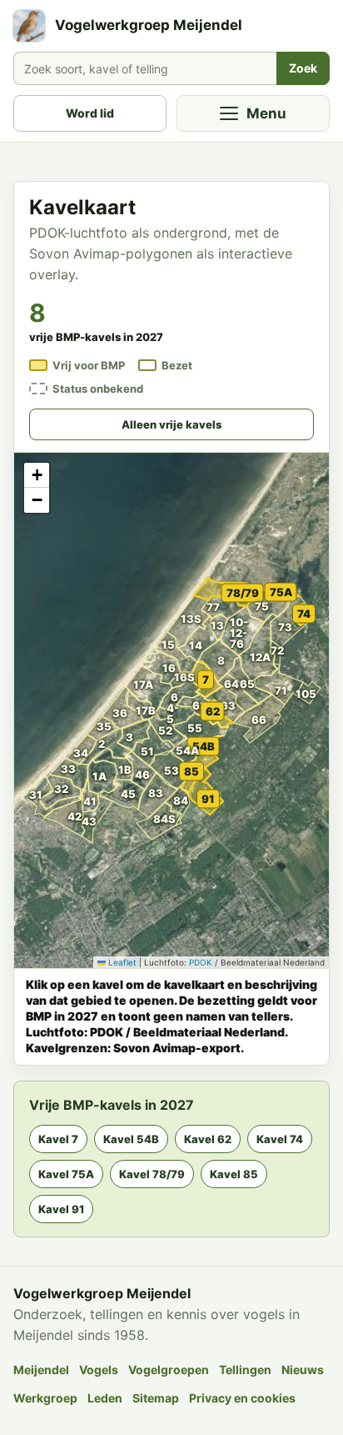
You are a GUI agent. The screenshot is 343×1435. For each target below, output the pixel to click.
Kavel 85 (234, 1174)
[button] (75, 774)
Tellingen (245, 1369)
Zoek (303, 68)
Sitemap (155, 1398)
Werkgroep (45, 1398)
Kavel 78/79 (152, 1174)
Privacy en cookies (242, 1398)
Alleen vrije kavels (171, 424)
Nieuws (302, 1369)
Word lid (90, 113)
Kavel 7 (58, 1139)
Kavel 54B (131, 1139)
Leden (104, 1398)
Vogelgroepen (168, 1369)
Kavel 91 (61, 1209)
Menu (266, 113)
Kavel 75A (66, 1174)
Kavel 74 (279, 1139)
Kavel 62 (207, 1139)
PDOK (200, 962)
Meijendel (41, 1369)
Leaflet (121, 962)
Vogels (98, 1369)
